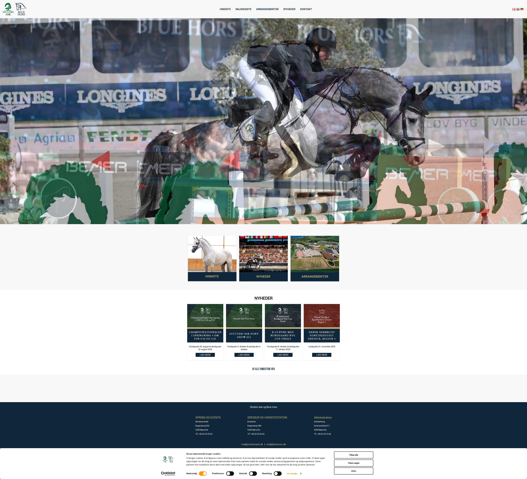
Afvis (353, 471)
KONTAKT (306, 9)
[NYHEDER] (263, 254)
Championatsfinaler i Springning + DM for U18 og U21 (205, 335)
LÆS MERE (244, 355)
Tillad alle (353, 455)
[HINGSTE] (212, 254)
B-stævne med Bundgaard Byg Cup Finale (282, 335)
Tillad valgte (353, 463)
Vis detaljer (292, 473)
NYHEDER (289, 9)
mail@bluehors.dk (276, 444)
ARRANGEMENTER (267, 9)
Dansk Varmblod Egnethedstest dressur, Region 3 (322, 335)
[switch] (230, 473)
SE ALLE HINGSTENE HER (263, 369)
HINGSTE (225, 9)
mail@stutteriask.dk (252, 444)
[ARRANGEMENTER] (315, 254)
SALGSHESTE (243, 9)
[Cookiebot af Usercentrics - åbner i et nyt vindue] (168, 474)
